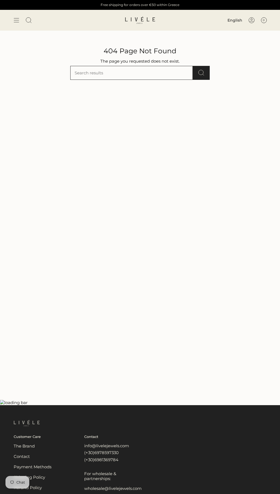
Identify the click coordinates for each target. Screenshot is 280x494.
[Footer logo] (27, 423)
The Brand (24, 446)
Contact (22, 456)
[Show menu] (16, 20)
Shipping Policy (29, 477)
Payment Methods (32, 466)
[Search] (201, 73)
